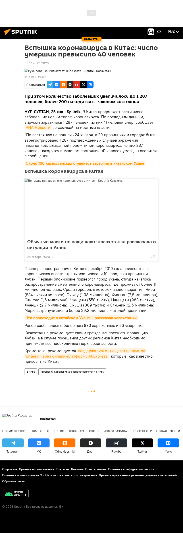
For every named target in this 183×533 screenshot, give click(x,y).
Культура (77, 431)
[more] (153, 256)
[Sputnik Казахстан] (22, 36)
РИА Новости (38, 127)
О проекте (9, 469)
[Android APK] (16, 494)
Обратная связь (13, 481)
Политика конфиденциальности (131, 469)
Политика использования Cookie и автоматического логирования (49, 475)
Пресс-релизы (95, 469)
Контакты (62, 469)
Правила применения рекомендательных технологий (138, 475)
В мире (31, 371)
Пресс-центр (141, 431)
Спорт (94, 431)
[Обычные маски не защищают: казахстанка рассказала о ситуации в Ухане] (91, 207)
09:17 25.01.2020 (37, 63)
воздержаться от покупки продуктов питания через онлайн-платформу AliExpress (85, 353)
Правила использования (36, 469)
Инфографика (115, 431)
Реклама (77, 469)
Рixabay (41, 76)
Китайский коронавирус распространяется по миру (72, 371)
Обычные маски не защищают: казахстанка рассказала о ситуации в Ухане (91, 244)
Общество (55, 431)
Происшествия (14, 431)
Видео (37, 431)
